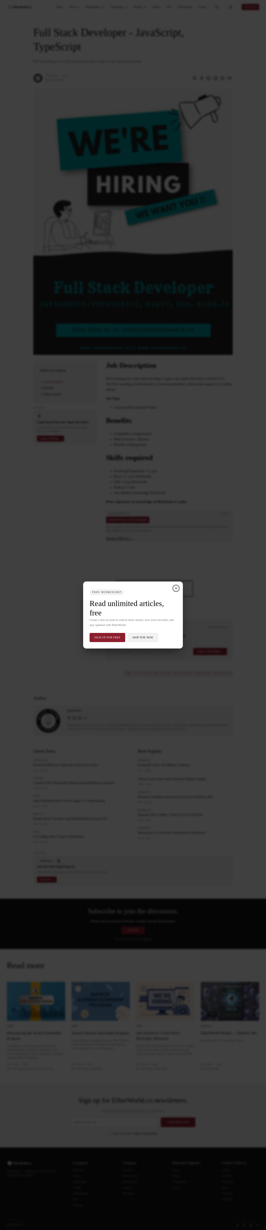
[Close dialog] (176, 588)
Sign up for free (107, 637)
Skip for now (142, 637)
